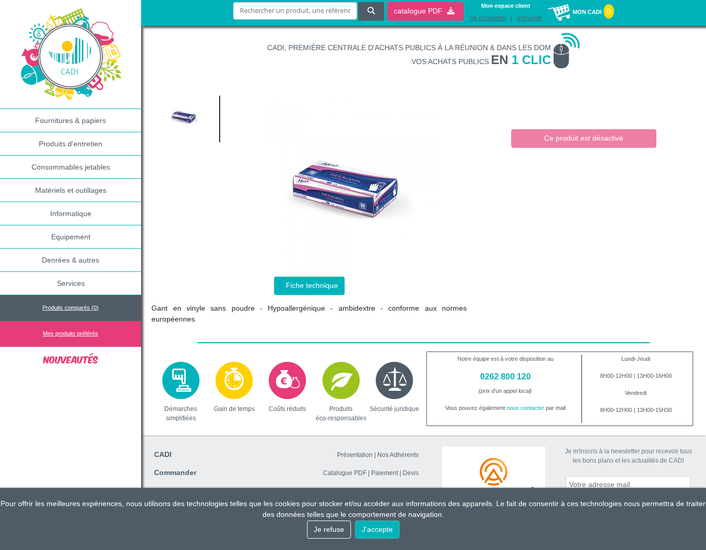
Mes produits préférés (70, 333)
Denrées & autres (70, 260)
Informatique (70, 213)
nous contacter (525, 408)
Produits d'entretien (70, 144)
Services (71, 283)
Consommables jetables (71, 167)
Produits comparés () (70, 307)
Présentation (355, 455)
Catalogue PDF (344, 473)
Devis (411, 473)
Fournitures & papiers (70, 120)
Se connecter (488, 18)
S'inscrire (529, 18)
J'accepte (377, 529)
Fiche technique (312, 285)
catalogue (419, 11)
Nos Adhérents (398, 455)
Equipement (70, 237)
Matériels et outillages (70, 190)
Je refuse (329, 529)
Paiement (384, 473)
